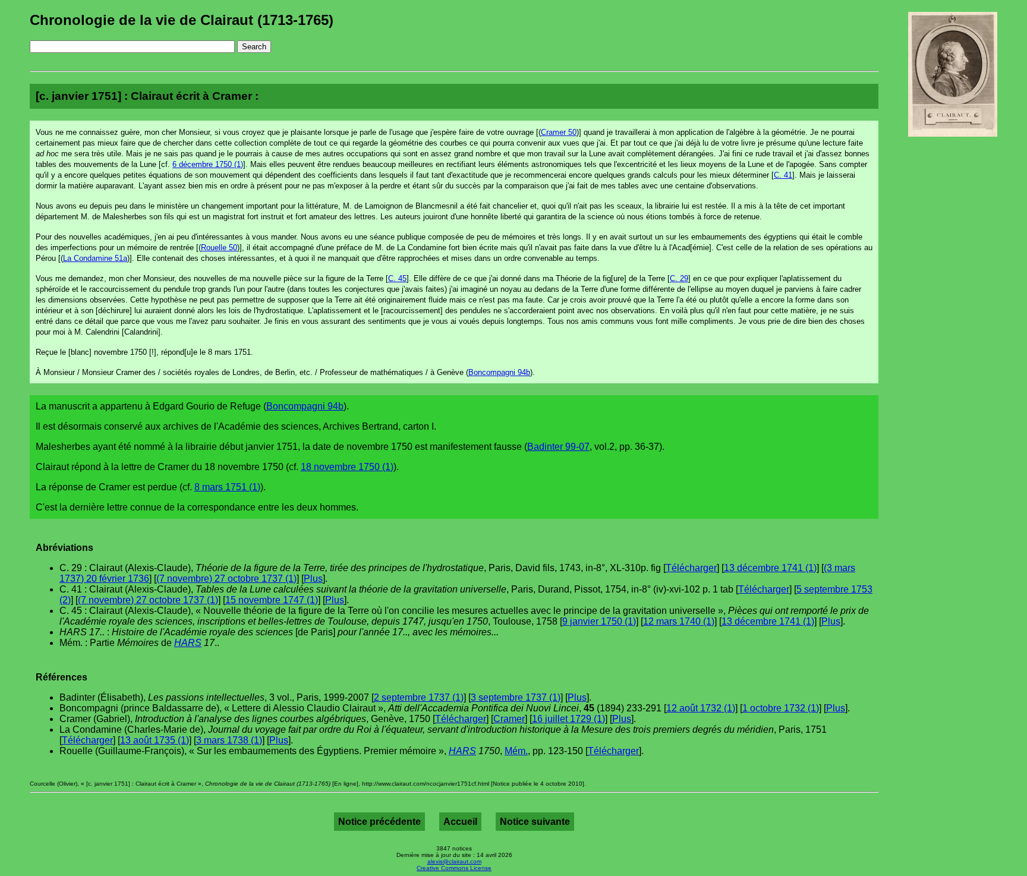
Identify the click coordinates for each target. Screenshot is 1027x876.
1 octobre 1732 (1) (780, 708)
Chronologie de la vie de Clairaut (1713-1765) (181, 20)
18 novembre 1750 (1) (347, 467)
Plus (313, 579)
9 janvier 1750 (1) (599, 621)
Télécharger (691, 568)
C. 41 (783, 175)
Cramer (509, 719)
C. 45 (397, 278)
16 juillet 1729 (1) (568, 719)
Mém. (516, 751)
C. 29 (679, 278)
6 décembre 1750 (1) (207, 164)
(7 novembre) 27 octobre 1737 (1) (226, 579)
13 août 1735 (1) (154, 740)
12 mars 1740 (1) (678, 621)
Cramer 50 (558, 132)
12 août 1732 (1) (700, 708)
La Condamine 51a (95, 258)
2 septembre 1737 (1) (419, 697)
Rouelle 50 (219, 247)
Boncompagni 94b (499, 372)
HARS (187, 643)
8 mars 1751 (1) (227, 487)
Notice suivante (535, 822)
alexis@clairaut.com (454, 861)
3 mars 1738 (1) (229, 740)
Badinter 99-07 (558, 447)
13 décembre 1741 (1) (770, 568)
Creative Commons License (454, 868)
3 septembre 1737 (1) (515, 697)
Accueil (460, 822)
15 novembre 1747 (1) (271, 600)
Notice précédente (379, 822)
